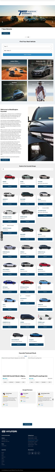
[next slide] (52, 22)
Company (3, 464)
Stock (2, 455)
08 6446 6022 (4, 445)
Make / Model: (7, 50)
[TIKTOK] (38, 453)
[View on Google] (4, 394)
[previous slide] (2, 22)
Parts (2, 463)
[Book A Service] (2, 235)
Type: (5, 46)
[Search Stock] (2, 237)
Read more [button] (5, 401)
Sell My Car (3, 457)
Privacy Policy (17, 470)
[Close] (2, 240)
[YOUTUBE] (32, 453)
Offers (3, 458)
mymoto (14, 156)
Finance (3, 460)
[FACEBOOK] (29, 453)
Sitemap (21, 470)
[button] (1, 399)
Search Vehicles (27, 54)
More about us (5, 159)
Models (3, 452)
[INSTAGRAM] (35, 453)
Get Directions (27, 424)
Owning (3, 461)
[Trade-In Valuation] (2, 232)
